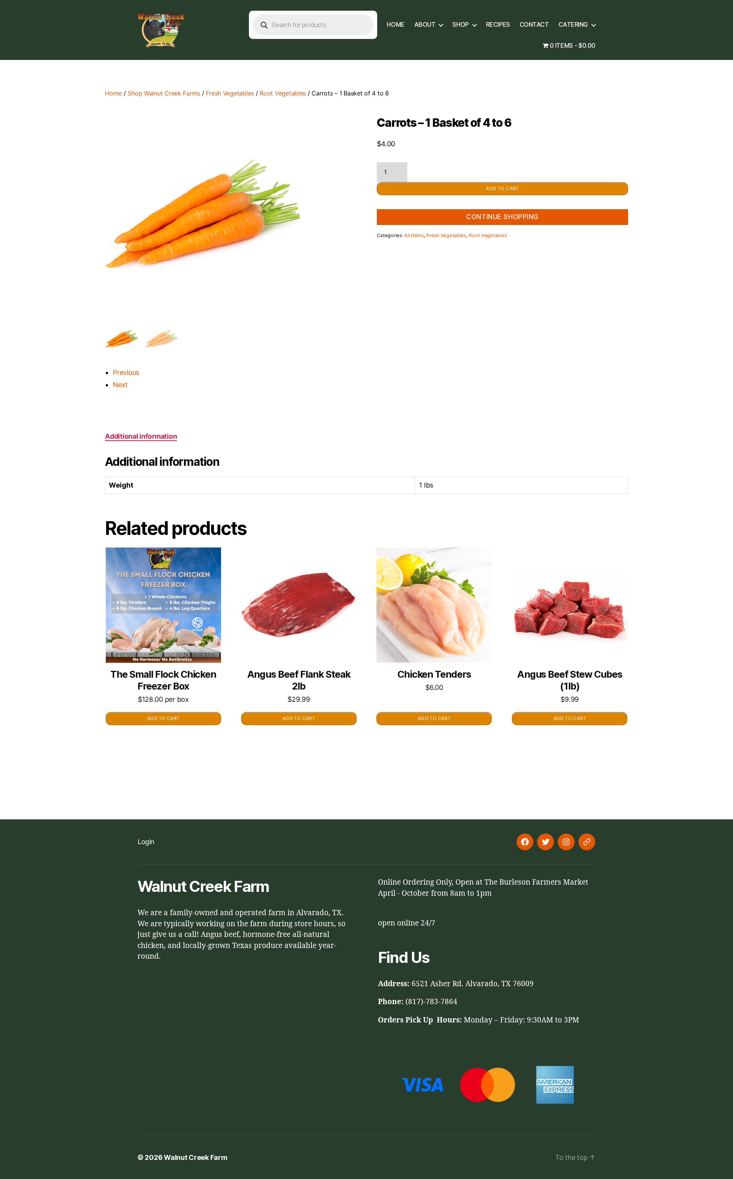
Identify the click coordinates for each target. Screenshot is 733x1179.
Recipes (498, 24)
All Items (414, 235)
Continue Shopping (502, 217)
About (425, 24)
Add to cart (502, 188)
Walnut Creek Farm (195, 1157)
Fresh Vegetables (230, 93)
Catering (573, 24)
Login (145, 842)
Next (120, 385)
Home (395, 24)
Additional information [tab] (141, 436)
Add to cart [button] (163, 718)
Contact (534, 24)
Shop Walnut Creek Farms (164, 93)
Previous (126, 372)
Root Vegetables (283, 93)
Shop (460, 24)
